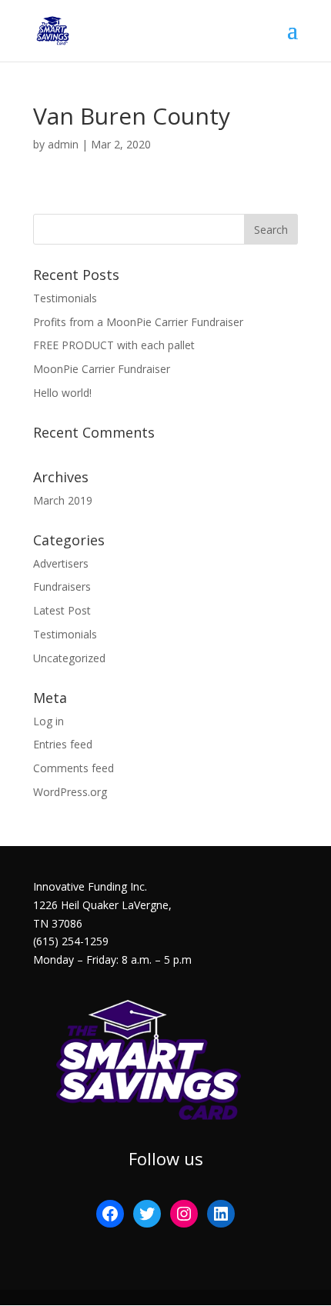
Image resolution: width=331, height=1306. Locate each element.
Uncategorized (69, 658)
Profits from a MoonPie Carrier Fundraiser (138, 322)
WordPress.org (70, 792)
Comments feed (73, 768)
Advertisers (61, 563)
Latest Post (62, 610)
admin (63, 144)
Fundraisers (62, 586)
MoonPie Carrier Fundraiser (101, 368)
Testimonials (65, 298)
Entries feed (62, 744)
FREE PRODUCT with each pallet (114, 345)
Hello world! (62, 392)
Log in (48, 721)
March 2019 (62, 500)
